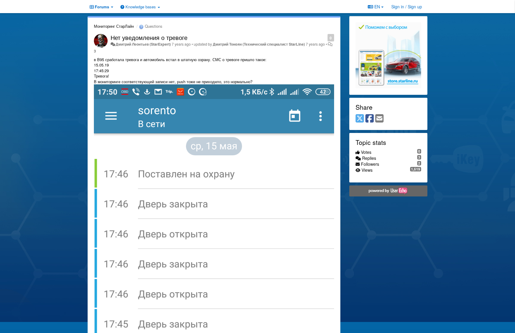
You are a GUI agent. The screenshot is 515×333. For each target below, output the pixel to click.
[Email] (379, 119)
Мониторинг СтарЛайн (114, 26)
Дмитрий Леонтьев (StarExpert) (143, 44)
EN (377, 7)
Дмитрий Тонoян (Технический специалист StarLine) (259, 44)
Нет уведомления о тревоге (149, 37)
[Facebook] (369, 119)
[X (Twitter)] (360, 119)
